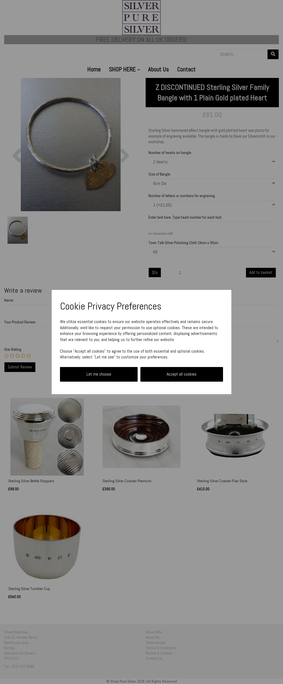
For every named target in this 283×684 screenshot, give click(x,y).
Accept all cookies (181, 374)
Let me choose (99, 374)
